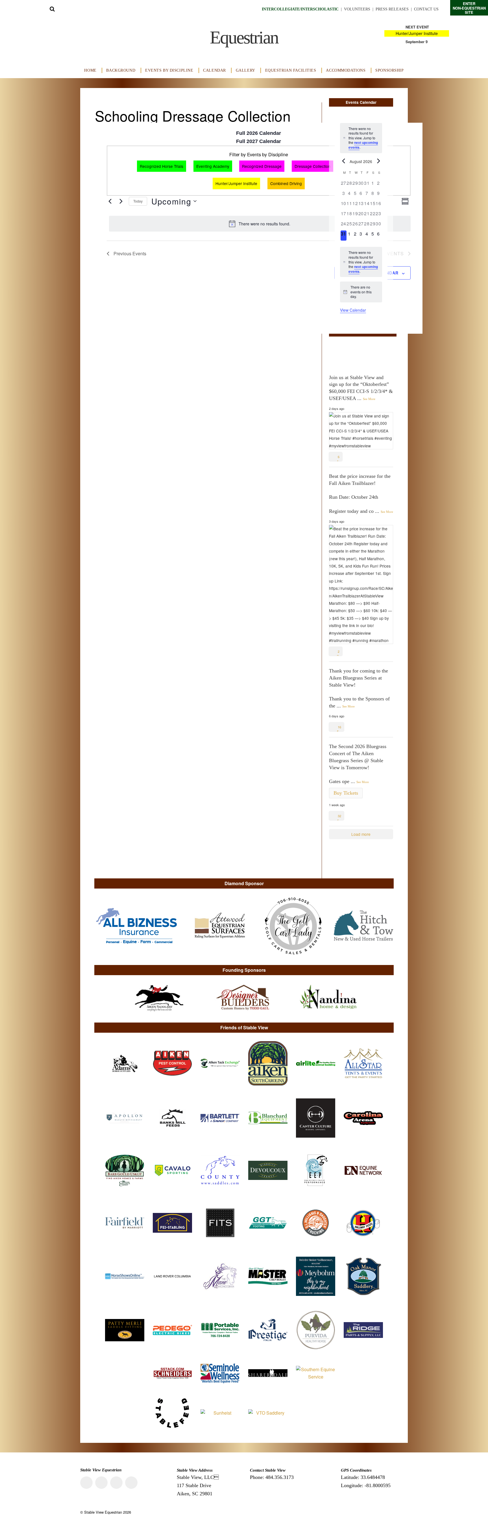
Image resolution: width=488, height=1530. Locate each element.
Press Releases (392, 9)
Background (120, 70)
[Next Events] (121, 201)
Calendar (214, 70)
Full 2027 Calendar (258, 141)
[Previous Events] (110, 201)
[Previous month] (343, 161)
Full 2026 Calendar (258, 133)
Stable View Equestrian (103, 1512)
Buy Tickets (346, 793)
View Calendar (353, 310)
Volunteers (357, 9)
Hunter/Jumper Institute (417, 33)
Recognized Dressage (262, 166)
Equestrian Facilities (290, 70)
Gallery (245, 70)
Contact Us (426, 9)
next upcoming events (363, 145)
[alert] (260, 224)
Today (138, 201)
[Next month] (378, 161)
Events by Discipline (169, 70)
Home (90, 70)
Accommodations (345, 70)
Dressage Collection (312, 166)
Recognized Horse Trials (161, 166)
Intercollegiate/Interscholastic (300, 9)
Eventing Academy (212, 166)
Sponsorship (389, 70)
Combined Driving (286, 183)
